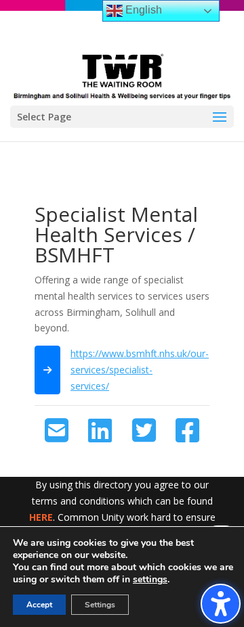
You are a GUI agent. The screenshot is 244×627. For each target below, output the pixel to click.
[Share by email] (56, 431)
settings (150, 580)
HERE (41, 517)
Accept (39, 604)
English (142, 10)
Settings (100, 604)
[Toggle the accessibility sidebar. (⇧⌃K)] (221, 604)
